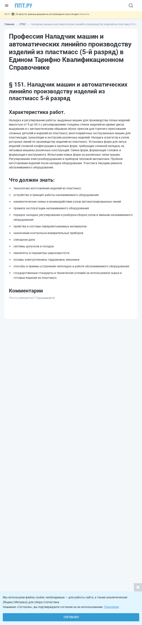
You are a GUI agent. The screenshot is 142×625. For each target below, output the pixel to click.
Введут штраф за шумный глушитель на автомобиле (40, 14)
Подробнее (111, 607)
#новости (73, 14)
